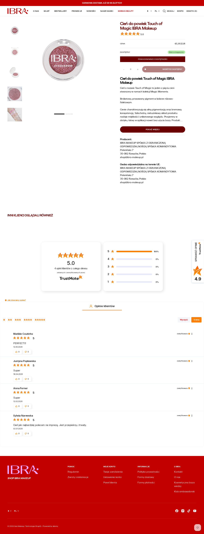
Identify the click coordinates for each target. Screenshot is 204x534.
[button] (168, 11)
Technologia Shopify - (33, 526)
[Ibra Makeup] (17, 11)
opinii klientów (71, 268)
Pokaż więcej (152, 129)
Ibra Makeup (19, 526)
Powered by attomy (50, 526)
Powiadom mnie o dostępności (152, 59)
